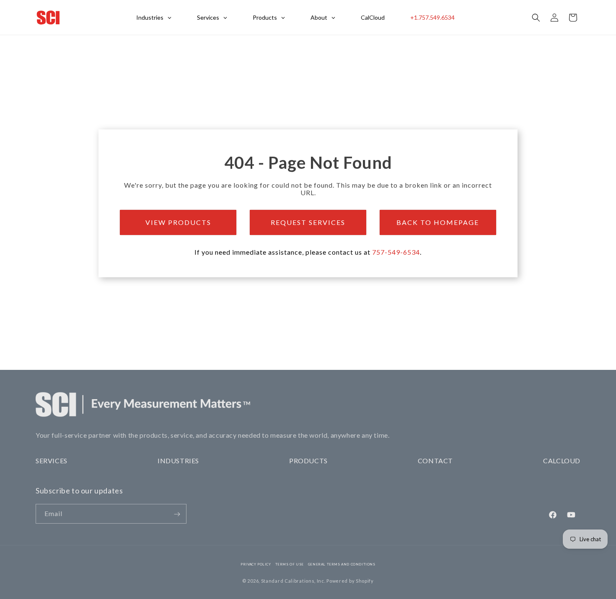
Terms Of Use (289, 564)
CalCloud (561, 461)
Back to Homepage (437, 222)
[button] (536, 17)
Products (308, 461)
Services (51, 461)
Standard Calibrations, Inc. (293, 581)
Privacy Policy (256, 564)
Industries (178, 461)
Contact (435, 461)
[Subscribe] (177, 514)
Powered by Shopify (350, 581)
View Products (178, 222)
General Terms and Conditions (341, 564)
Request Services (308, 222)
